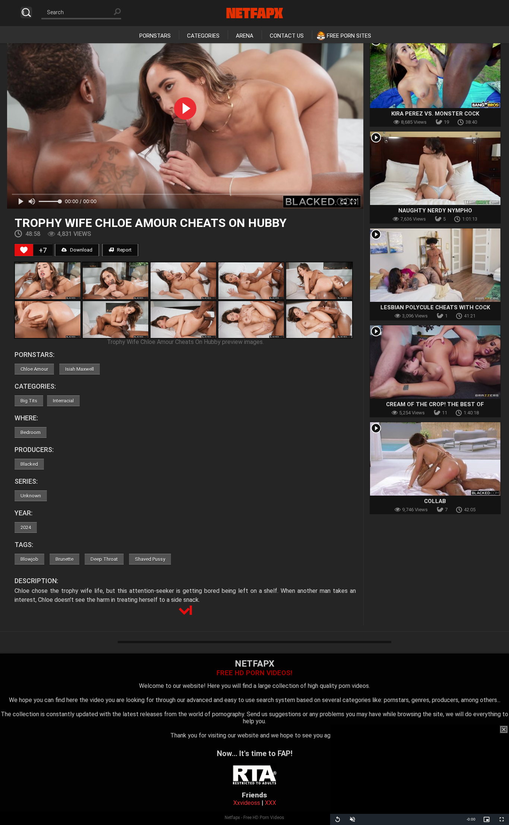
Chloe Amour (34, 369)
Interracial (63, 401)
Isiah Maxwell (79, 369)
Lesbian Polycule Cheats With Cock (435, 307)
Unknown (30, 496)
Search (26, 12)
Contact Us (287, 35)
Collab (435, 501)
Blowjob (29, 559)
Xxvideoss (246, 802)
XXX (270, 802)
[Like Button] (24, 250)
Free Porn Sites (349, 35)
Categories (203, 35)
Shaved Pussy (150, 559)
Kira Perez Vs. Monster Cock (435, 113)
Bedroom (30, 432)
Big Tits (28, 401)
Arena (244, 35)
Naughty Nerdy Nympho (435, 210)
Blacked (29, 464)
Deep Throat (104, 559)
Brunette (64, 559)
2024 (25, 527)
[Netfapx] (254, 13)
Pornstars (155, 35)
